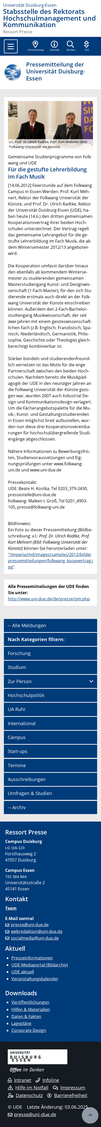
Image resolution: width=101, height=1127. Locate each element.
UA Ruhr (17, 709)
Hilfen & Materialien (30, 1009)
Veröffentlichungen (30, 1002)
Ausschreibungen (27, 779)
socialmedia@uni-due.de (35, 938)
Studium (17, 667)
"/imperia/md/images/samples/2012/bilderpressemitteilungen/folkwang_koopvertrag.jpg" (50, 561)
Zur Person (20, 681)
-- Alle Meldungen (27, 625)
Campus (17, 737)
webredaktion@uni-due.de (36, 931)
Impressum (72, 1087)
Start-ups (17, 751)
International (22, 723)
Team (11, 908)
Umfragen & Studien (30, 793)
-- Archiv (17, 807)
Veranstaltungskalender (34, 979)
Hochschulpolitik (26, 695)
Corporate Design (28, 1030)
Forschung (19, 653)
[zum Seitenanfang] (90, 1115)
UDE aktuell (22, 972)
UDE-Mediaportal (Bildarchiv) (39, 965)
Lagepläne (21, 1023)
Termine (17, 765)
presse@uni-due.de (30, 924)
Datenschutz (29, 1095)
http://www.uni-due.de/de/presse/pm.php (49, 599)
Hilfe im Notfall (31, 1087)
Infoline (50, 1080)
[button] (55, 46)
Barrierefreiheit (70, 1095)
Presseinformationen (32, 958)
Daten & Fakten (26, 1016)
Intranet (22, 1080)
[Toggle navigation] (11, 46)
